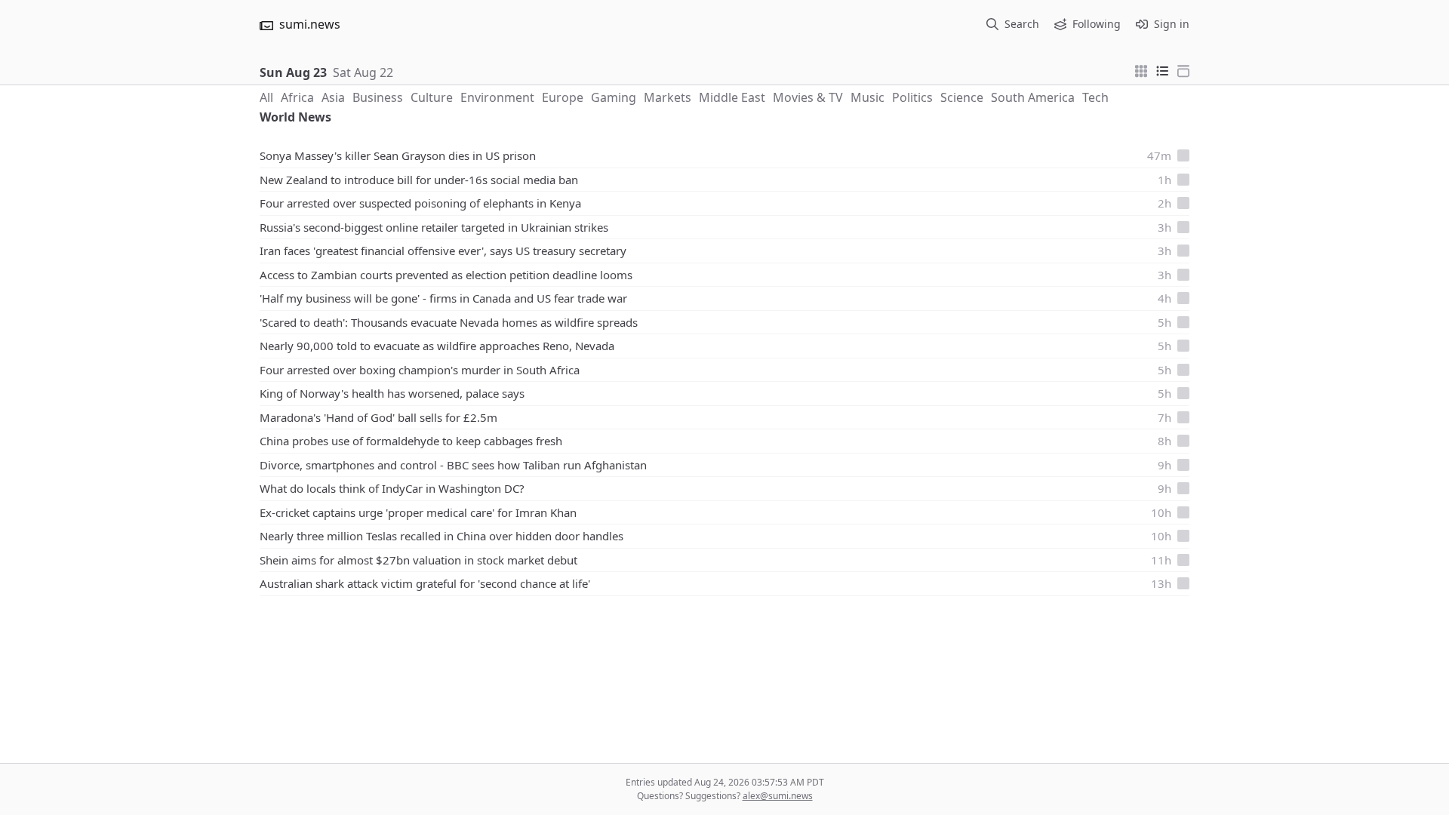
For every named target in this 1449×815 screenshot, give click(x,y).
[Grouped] (1141, 69)
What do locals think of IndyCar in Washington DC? (392, 488)
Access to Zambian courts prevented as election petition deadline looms (446, 274)
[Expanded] (1183, 69)
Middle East (732, 97)
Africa (297, 97)
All (266, 97)
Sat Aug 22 (363, 72)
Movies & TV (808, 97)
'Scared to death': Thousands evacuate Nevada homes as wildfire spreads (449, 322)
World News (295, 117)
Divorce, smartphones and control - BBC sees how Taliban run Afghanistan (453, 464)
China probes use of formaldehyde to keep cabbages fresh (411, 440)
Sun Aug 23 (293, 72)
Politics (912, 97)
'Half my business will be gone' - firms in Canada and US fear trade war (443, 298)
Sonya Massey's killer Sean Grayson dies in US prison (398, 155)
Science (961, 97)
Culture (432, 97)
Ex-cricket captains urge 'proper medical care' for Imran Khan (418, 512)
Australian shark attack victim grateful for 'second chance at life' (425, 583)
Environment (497, 97)
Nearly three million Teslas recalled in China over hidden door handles (441, 535)
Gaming (613, 97)
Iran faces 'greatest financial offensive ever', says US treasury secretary (443, 250)
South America (1033, 97)
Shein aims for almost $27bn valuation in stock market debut (418, 559)
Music (867, 97)
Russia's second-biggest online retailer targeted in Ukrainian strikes (434, 227)
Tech (1095, 97)
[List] (1162, 69)
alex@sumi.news (778, 795)
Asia (333, 97)
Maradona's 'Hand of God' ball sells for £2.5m (378, 417)
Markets (667, 97)
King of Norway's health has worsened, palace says (392, 393)
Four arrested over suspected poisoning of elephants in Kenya (420, 203)
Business (377, 97)
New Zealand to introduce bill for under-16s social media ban (419, 179)
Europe (562, 97)
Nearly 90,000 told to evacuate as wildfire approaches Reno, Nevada (437, 345)
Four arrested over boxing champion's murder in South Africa (420, 369)
